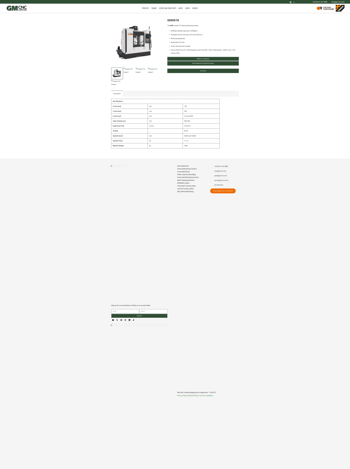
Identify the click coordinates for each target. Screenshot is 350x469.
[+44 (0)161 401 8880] (212, 166)
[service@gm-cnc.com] (212, 180)
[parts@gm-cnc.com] (212, 175)
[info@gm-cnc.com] (212, 171)
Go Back (203, 71)
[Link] (16, 8)
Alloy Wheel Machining (185, 191)
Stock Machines (183, 166)
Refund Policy (193, 396)
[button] (157, 21)
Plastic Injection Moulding (186, 174)
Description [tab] (117, 93)
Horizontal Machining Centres (188, 177)
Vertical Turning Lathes (185, 189)
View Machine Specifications (203, 63)
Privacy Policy (182, 396)
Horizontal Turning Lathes (186, 186)
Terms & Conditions (206, 396)
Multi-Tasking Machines (185, 180)
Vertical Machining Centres (187, 169)
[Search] (313, 8)
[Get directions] (212, 185)
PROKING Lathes (183, 183)
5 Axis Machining (183, 172)
